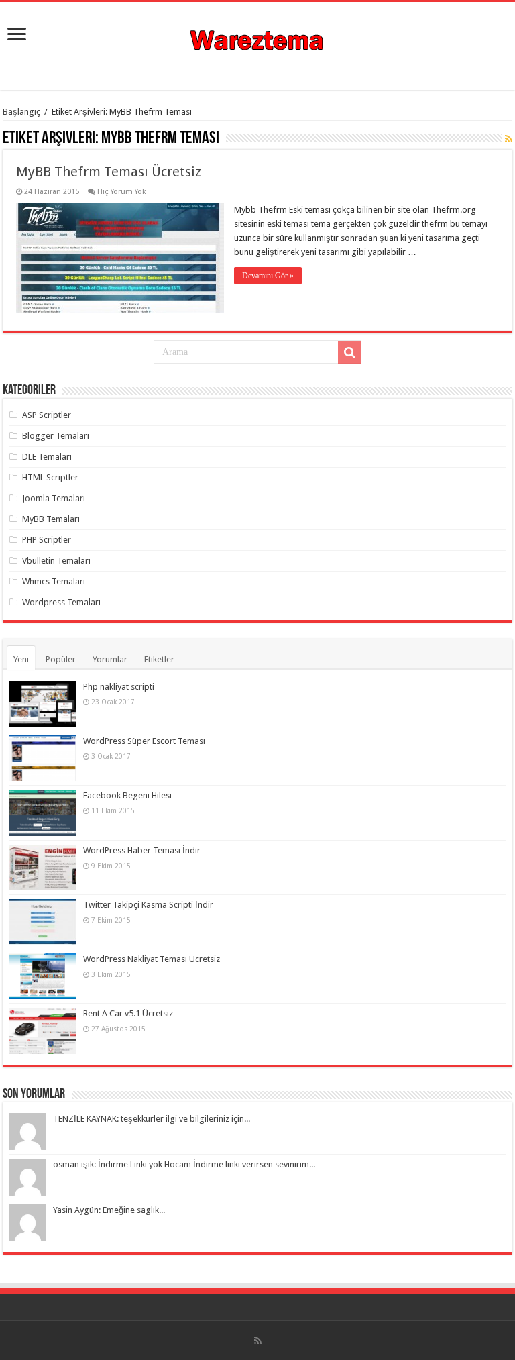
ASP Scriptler (46, 415)
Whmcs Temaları (53, 581)
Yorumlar (110, 659)
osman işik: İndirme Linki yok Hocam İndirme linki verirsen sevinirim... (184, 1164)
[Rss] (258, 1340)
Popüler (61, 659)
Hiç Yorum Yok (121, 191)
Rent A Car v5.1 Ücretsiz (128, 1013)
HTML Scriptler (50, 477)
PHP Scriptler (46, 540)
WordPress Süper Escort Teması (144, 741)
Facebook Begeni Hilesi (127, 795)
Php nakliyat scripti (118, 687)
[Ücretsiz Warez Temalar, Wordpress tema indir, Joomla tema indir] (258, 38)
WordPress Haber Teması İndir (142, 850)
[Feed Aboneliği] (508, 139)
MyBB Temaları (51, 519)
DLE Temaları (47, 457)
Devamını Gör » (268, 275)
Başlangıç (21, 112)
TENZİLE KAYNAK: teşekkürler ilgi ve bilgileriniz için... (151, 1119)
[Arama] (349, 352)
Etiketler (159, 659)
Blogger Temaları (55, 436)
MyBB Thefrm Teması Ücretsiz (108, 172)
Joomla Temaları (53, 498)
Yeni (21, 659)
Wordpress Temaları (61, 602)
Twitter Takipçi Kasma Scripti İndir (148, 905)
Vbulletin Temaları (56, 561)
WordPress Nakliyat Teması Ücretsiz (151, 959)
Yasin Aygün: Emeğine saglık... (109, 1210)
